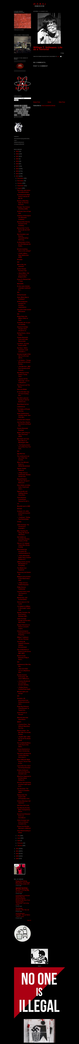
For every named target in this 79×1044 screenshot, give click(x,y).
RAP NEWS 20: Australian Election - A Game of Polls (23, 538)
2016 (17, 168)
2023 (17, 151)
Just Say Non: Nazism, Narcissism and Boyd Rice (24, 424)
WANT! (19, 722)
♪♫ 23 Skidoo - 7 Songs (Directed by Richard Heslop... (24, 362)
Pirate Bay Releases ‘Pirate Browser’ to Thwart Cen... (23, 708)
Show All (29, 920)
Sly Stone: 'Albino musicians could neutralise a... (22, 349)
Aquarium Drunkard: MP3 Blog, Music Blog (22, 888)
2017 (17, 166)
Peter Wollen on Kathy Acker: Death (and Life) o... (23, 487)
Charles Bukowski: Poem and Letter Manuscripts (22, 339)
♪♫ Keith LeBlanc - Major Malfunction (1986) (23, 255)
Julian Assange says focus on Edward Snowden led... (23, 822)
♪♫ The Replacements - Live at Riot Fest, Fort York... (24, 446)
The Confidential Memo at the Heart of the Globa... (24, 744)
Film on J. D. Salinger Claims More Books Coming (23, 545)
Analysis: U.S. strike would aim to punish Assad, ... (23, 513)
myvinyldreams (20, 913)
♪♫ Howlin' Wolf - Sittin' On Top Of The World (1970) (24, 738)
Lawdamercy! (21, 406)
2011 (17, 851)
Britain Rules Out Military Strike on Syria (22, 318)
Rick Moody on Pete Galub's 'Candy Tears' (23, 374)
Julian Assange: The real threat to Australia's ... (23, 526)
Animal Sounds (21, 294)
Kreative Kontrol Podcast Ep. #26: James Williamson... (23, 676)
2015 (17, 171)
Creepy (19, 521)
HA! (18, 262)
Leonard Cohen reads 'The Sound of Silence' (23, 593)
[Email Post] (60, 56)
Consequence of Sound (23, 895)
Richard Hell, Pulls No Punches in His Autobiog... (23, 223)
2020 (17, 158)
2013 (17, 176)
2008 (17, 858)
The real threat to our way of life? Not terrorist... (23, 457)
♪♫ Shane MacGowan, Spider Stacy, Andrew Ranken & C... (24, 557)
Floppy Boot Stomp (21, 881)
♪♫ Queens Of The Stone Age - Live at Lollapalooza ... (23, 380)
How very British (22, 389)
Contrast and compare (23, 419)
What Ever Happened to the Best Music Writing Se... (24, 778)
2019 (17, 161)
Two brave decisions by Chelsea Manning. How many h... (24, 755)
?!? (18, 503)
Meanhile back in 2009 (23, 506)
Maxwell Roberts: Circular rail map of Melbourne (23, 480)
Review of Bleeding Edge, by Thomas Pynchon (23, 202)
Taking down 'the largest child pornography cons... (23, 796)
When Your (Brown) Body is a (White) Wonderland (23, 464)
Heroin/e (19, 508)
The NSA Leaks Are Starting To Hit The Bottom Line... (23, 399)
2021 (17, 156)
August (19, 188)
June (19, 838)
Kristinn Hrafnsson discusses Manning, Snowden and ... (23, 772)
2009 (17, 856)
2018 (17, 163)
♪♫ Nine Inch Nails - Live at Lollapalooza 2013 (23, 670)
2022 (17, 154)
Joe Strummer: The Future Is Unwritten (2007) (23, 790)
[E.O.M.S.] (39, 4)
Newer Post (36, 102)
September (20, 185)
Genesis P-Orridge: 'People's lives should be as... (22, 328)
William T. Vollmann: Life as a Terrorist (47, 48)
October (19, 183)
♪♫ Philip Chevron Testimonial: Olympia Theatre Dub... (23, 474)
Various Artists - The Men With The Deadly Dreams (24, 732)
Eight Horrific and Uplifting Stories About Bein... (22, 493)
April (18, 840)
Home (49, 102)
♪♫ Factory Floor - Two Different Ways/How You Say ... (23, 726)
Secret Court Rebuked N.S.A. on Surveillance (23, 815)
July (18, 835)
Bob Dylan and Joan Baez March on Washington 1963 (23, 440)
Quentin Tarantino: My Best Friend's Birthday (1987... (23, 614)
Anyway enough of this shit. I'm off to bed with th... (24, 356)
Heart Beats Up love (23, 404)
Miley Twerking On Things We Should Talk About (23, 532)
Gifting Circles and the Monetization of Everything (23, 563)
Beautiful (19, 259)
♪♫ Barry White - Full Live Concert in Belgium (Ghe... (23, 275)
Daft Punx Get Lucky (23, 805)
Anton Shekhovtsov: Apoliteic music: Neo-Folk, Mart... (24, 415)
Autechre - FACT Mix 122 (22, 909)
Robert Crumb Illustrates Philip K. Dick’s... (23, 657)
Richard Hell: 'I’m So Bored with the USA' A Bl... (23, 229)
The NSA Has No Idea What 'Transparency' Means (23, 809)
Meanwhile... (20, 283)
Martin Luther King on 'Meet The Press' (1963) (23, 434)
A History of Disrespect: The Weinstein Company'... (24, 217)
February (20, 843)
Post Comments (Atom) (48, 105)
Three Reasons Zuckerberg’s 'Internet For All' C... (23, 499)
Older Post (62, 102)
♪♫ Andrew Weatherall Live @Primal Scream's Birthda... (23, 682)
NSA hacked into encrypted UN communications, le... (24, 551)
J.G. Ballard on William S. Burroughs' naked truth (23, 608)
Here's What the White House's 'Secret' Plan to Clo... (24, 761)
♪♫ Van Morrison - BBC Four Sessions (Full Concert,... (24, 368)
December (20, 178)
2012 (17, 848)
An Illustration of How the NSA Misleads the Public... (24, 244)
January (19, 845)
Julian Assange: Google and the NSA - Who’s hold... (24, 620)
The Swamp (19, 908)
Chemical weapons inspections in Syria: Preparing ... (23, 632)
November (20, 180)
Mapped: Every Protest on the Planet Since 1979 (23, 578)
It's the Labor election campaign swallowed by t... (23, 288)
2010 (17, 853)
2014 (17, 173)
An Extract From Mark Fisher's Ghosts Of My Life (23, 196)
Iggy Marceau (21, 453)
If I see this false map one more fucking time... (23, 393)
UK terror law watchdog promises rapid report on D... (24, 784)
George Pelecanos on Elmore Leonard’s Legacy (23, 626)
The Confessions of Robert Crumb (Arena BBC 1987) (24, 651)
